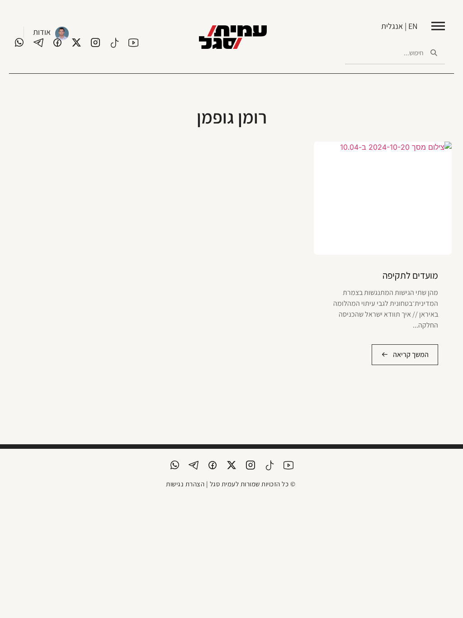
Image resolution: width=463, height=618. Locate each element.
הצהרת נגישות (185, 484)
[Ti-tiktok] (114, 43)
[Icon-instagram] (95, 43)
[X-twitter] (76, 43)
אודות (42, 32)
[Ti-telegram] (38, 43)
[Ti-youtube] (133, 43)
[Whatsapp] (19, 43)
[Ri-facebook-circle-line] (57, 43)
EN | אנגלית (399, 26)
